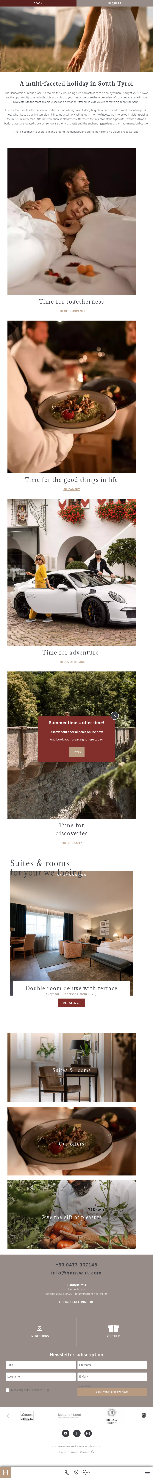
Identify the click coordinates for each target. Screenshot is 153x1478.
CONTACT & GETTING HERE (76, 1302)
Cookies (84, 1452)
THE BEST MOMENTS (71, 311)
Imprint (63, 1452)
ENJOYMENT (71, 489)
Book (38, 3)
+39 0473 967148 (76, 1264)
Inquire (115, 3)
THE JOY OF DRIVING (71, 662)
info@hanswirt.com (76, 1272)
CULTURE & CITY (71, 842)
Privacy (74, 1452)
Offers (76, 752)
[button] (147, 1472)
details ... (72, 1002)
